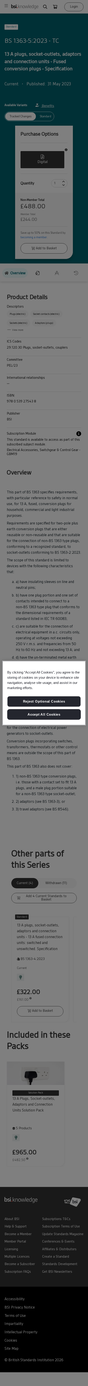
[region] (44, 693)
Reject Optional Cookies (44, 701)
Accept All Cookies (44, 714)
